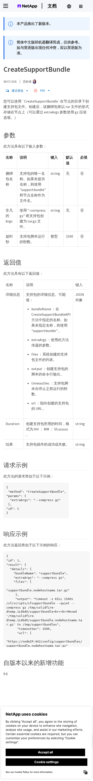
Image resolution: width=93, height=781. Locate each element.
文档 (52, 6)
